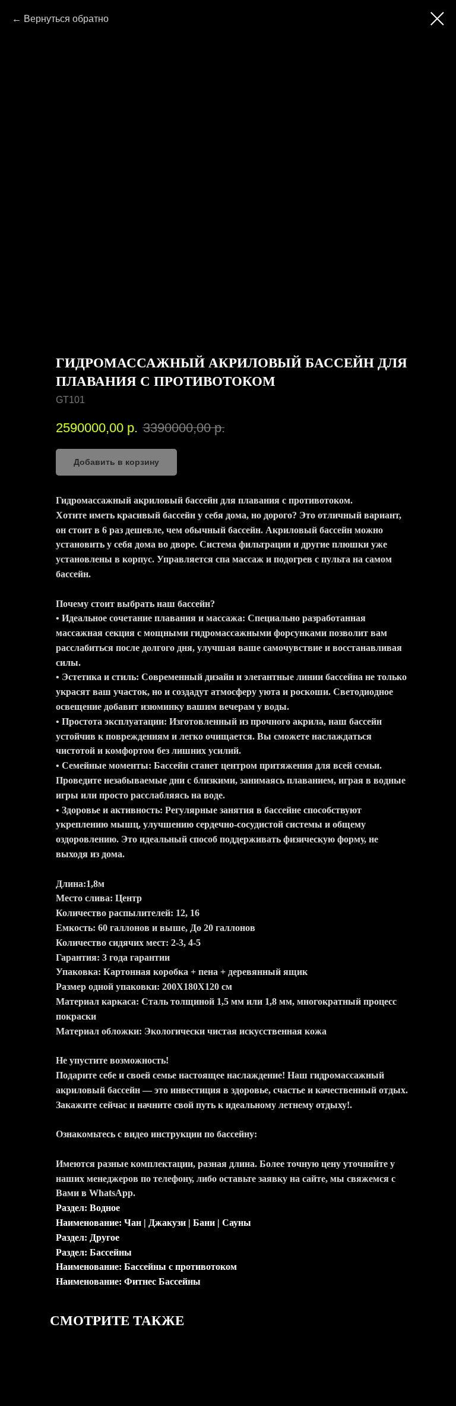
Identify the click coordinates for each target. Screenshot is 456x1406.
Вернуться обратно (66, 19)
